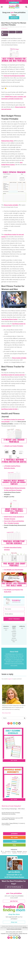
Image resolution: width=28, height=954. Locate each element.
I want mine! (14, 2)
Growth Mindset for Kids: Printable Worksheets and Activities (11, 813)
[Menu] (2, 7)
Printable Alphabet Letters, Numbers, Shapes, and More (14, 637)
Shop (14, 845)
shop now (14, 922)
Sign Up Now (14, 17)
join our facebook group (14, 887)
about (7, 931)
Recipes (14, 841)
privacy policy (12, 931)
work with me (19, 931)
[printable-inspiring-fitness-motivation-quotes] (14, 456)
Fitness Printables (14, 630)
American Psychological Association (14, 75)
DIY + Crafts (14, 837)
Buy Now (14, 760)
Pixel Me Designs (16, 935)
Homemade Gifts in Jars (14, 875)
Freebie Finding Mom (14, 7)
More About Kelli (6, 713)
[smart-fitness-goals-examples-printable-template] (14, 507)
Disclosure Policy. (4, 28)
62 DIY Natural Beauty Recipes (14, 877)
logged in (10, 678)
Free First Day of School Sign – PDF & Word (13, 808)
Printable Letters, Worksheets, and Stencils (10, 926)
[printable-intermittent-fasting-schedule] (14, 537)
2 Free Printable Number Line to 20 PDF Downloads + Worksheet (12, 818)
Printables (14, 834)
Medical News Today (7, 141)
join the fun (14, 901)
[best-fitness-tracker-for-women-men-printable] (14, 55)
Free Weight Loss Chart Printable (13, 569)
